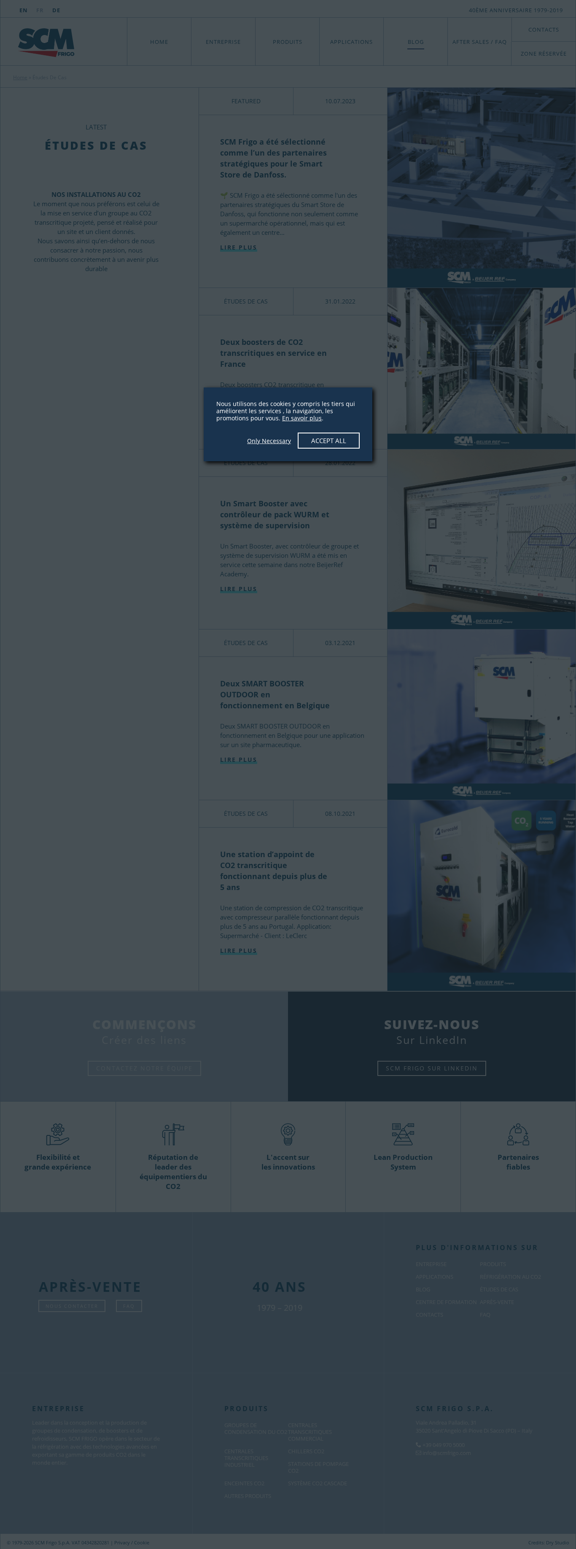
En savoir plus (302, 418)
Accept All (328, 440)
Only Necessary (269, 441)
